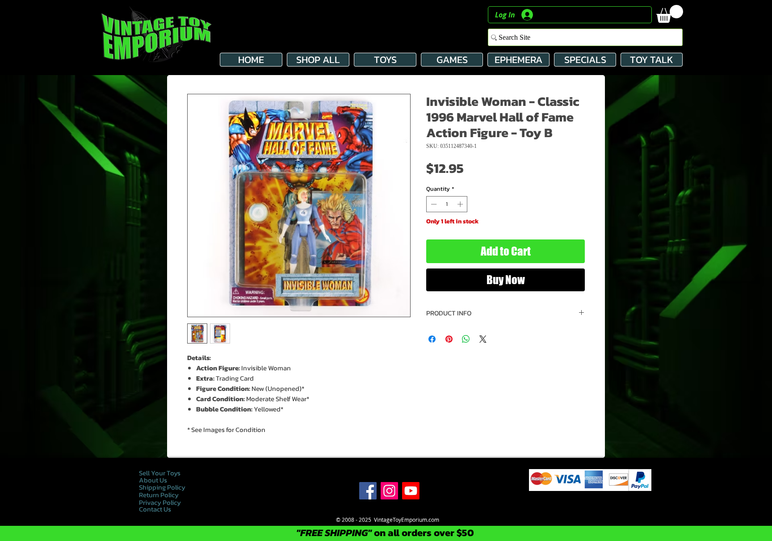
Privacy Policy (160, 502)
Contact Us (155, 509)
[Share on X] (483, 339)
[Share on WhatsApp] (466, 339)
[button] (669, 14)
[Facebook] (368, 490)
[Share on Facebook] (432, 339)
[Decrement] (433, 204)
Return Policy (159, 495)
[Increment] (461, 204)
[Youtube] (411, 490)
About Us (153, 480)
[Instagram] (389, 490)
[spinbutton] (447, 204)
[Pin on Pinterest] (449, 339)
